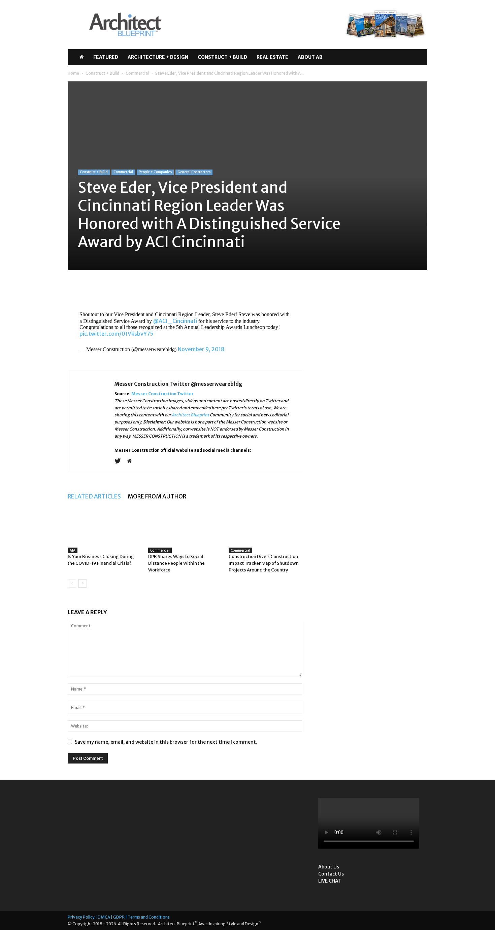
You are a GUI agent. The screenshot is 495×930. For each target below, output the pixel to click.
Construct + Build (222, 57)
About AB (310, 57)
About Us (328, 867)
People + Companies (155, 172)
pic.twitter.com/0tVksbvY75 (116, 333)
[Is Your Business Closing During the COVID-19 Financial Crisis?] (104, 537)
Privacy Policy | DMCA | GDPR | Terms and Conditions (119, 917)
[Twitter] (120, 461)
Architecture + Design (158, 57)
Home (73, 73)
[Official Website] (131, 461)
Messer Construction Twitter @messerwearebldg (178, 384)
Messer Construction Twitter (162, 393)
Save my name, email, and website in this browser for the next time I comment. (166, 742)
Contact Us (331, 874)
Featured (105, 57)
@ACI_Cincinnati (175, 321)
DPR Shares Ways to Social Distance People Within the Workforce (176, 563)
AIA (72, 550)
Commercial (137, 73)
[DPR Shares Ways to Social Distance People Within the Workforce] (185, 532)
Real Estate (272, 57)
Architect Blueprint (190, 414)
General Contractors (193, 172)
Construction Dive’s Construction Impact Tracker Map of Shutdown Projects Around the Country (264, 563)
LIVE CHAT (329, 881)
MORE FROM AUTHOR (157, 496)
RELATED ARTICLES (94, 496)
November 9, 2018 (201, 349)
